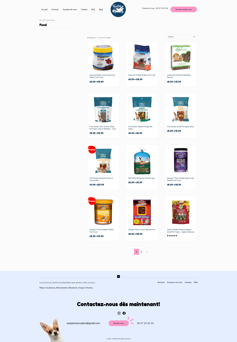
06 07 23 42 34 (145, 323)
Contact (84, 9)
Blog (101, 9)
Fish (47, 20)
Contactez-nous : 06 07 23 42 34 (155, 8)
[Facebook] (124, 313)
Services (55, 9)
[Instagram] (119, 313)
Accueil (44, 9)
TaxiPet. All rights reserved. (122, 339)
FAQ (93, 9)
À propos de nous (70, 9)
